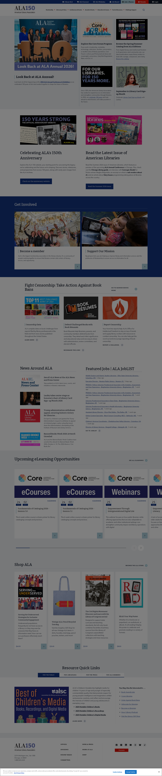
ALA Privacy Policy (19, 773)
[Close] (159, 772)
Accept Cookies (130, 772)
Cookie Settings (117, 772)
